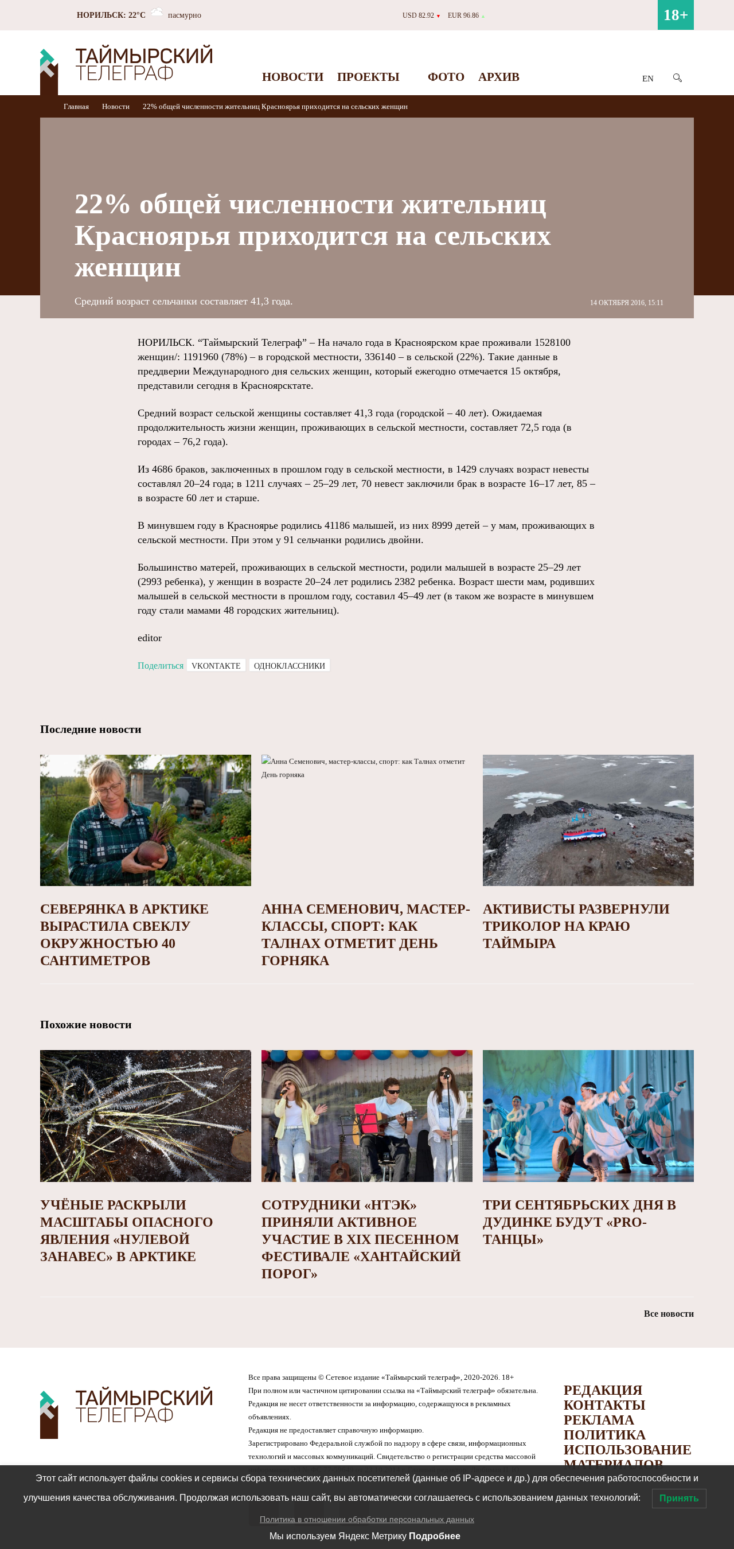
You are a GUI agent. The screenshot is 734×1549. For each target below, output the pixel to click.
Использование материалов (628, 1457)
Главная (77, 106)
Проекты (368, 77)
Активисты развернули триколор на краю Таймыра (576, 926)
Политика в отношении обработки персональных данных (367, 1519)
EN (648, 78)
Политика (605, 1434)
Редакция (603, 1390)
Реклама (599, 1420)
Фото (446, 77)
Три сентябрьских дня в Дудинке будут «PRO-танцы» (579, 1222)
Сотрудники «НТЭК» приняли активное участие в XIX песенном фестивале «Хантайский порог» (361, 1239)
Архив (499, 77)
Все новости (669, 1313)
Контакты (605, 1405)
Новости (292, 77)
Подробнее (434, 1536)
